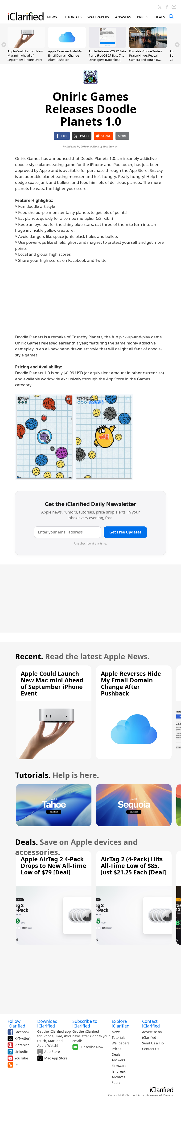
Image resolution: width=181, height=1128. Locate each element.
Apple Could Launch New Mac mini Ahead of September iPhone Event (25, 55)
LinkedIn (21, 1051)
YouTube (21, 1058)
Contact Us (150, 1049)
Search (117, 1082)
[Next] (177, 44)
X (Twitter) (22, 1038)
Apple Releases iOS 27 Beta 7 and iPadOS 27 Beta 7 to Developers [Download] (107, 55)
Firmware (119, 1065)
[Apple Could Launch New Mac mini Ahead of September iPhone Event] (26, 46)
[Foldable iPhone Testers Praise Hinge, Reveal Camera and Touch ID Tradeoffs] (148, 46)
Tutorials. (33, 775)
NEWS (52, 17)
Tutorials (118, 1037)
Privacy (168, 1095)
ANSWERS (123, 17)
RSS (18, 1064)
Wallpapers (121, 1043)
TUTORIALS (72, 17)
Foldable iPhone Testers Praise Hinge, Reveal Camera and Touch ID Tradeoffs (145, 57)
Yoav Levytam (110, 146)
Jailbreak (118, 1071)
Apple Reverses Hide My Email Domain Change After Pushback (65, 55)
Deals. (26, 842)
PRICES (142, 17)
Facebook (22, 1032)
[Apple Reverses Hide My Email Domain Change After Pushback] (67, 46)
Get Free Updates (125, 532)
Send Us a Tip (153, 1043)
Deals (116, 1054)
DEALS (159, 17)
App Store (52, 1051)
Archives (118, 1077)
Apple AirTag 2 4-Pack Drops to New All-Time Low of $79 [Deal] (53, 865)
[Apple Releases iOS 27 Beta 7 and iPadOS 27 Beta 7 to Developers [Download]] (107, 46)
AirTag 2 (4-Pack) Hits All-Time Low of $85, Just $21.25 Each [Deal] (133, 865)
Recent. (29, 656)
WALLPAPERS (98, 17)
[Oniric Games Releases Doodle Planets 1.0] (74, 437)
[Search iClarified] (171, 16)
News (116, 1032)
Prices (116, 1049)
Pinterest (22, 1045)
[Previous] (3, 44)
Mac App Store (55, 1058)
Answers (118, 1060)
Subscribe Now (91, 1047)
